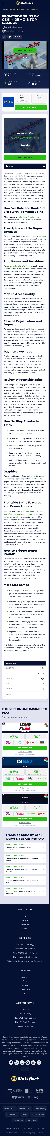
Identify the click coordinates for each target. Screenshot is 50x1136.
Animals (24, 989)
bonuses (42, 236)
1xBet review (25, 788)
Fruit (25, 993)
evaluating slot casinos (26, 217)
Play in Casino (25, 50)
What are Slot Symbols (24, 960)
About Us (24, 1021)
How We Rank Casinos (24, 1034)
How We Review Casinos (24, 1030)
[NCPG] (39, 1103)
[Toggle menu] (3, 3)
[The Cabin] (28, 1109)
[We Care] (18, 1109)
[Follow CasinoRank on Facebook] (10, 1074)
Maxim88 (25, 936)
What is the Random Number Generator (24, 973)
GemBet (24, 932)
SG (23, 1081)
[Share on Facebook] (9, 37)
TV (24, 1006)
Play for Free (25, 58)
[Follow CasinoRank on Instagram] (16, 1074)
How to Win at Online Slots (24, 969)
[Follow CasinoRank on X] (21, 1074)
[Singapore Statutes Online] (29, 1103)
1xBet (24, 928)
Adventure (24, 1001)
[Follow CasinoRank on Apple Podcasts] (38, 1074)
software (26, 511)
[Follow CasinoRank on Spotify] (33, 1074)
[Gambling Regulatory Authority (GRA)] (14, 1103)
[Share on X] (4, 37)
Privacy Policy (24, 1026)
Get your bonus (30, 107)
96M (25, 940)
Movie (24, 997)
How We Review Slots (24, 1038)
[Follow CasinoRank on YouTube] (27, 1074)
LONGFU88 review (25, 752)
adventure (34, 479)
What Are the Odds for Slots (24, 965)
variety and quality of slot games (20, 266)
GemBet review (25, 823)
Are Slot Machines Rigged (24, 956)
